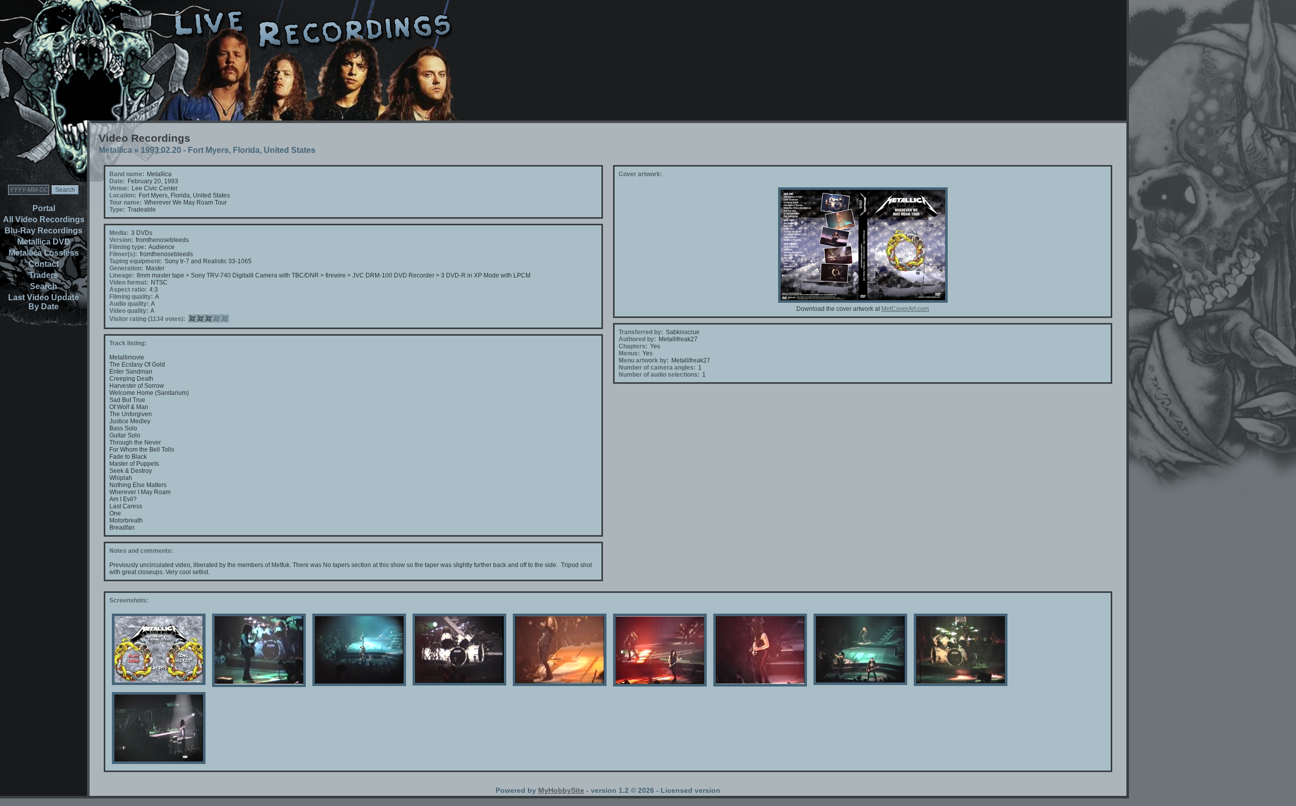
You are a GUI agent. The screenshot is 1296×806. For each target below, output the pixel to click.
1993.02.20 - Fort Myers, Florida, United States (228, 150)
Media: (119, 232)
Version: (121, 240)
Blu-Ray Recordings (44, 230)
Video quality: (128, 310)
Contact (43, 264)
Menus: (629, 353)
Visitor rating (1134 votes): (147, 319)
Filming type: (127, 247)
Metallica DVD (43, 241)
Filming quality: (131, 296)
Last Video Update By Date (43, 302)
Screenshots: (128, 600)
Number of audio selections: (659, 374)
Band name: (126, 174)
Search (43, 286)
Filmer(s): (123, 254)
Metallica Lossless (44, 253)
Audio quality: (129, 303)
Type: (117, 209)
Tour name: (125, 202)
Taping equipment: (135, 261)
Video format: (128, 282)
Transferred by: (641, 332)
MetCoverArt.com (905, 308)
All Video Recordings (44, 219)
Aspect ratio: (128, 289)
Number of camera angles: (657, 367)
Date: (117, 181)
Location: (122, 195)
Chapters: (633, 346)
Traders (43, 275)
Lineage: (121, 275)
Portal (43, 208)
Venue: (119, 188)
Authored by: (637, 339)
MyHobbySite (561, 790)
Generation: (126, 268)
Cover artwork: (640, 174)
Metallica (115, 150)
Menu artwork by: (644, 360)
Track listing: (127, 343)
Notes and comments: (141, 550)
